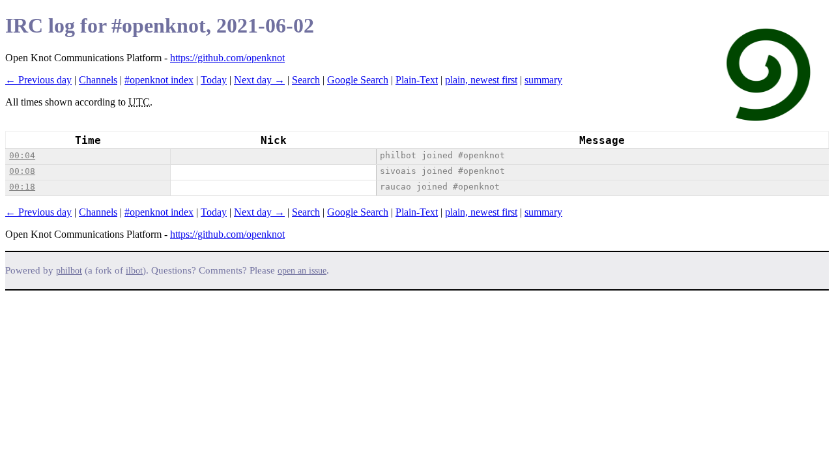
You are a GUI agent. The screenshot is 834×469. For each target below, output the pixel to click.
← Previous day (38, 79)
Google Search (357, 79)
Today (214, 79)
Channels (98, 79)
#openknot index (159, 79)
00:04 (22, 155)
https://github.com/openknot (227, 57)
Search (306, 79)
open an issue (302, 271)
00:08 (22, 171)
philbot (69, 271)
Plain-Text (416, 79)
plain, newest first (481, 79)
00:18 (22, 187)
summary (543, 79)
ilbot (134, 271)
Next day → (259, 79)
